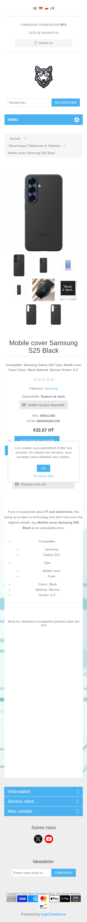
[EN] (34, 8)
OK (43, 468)
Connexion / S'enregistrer (41, 24)
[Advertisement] (43, 734)
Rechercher (66, 102)
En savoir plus (44, 476)
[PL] (46, 8)
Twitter (38, 839)
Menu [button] (13, 120)
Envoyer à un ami (33, 484)
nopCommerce (53, 914)
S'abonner (63, 873)
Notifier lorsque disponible (46, 405)
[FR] (52, 8)
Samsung (51, 388)
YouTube (49, 839)
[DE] (40, 8)
